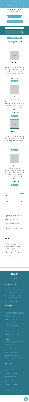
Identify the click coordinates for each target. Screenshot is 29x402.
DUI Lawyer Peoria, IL (11, 250)
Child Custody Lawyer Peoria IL (13, 252)
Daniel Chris (14, 97)
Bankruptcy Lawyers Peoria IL (11, 384)
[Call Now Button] (26, 399)
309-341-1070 (15, 327)
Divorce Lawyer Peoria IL (12, 257)
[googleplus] (14, 2)
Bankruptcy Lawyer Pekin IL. (15, 359)
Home (7, 41)
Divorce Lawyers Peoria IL (10, 357)
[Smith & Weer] (14, 11)
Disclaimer (13, 392)
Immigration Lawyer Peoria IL (13, 244)
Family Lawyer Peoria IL (11, 248)
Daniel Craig (14, 131)
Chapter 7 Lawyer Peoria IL (11, 352)
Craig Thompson (14, 166)
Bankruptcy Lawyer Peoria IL (12, 255)
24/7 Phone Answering (14, 21)
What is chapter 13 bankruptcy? (12, 223)
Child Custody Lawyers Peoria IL (13, 246)
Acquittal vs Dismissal (10, 226)
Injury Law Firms (19, 392)
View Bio (15, 81)
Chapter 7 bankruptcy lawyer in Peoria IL (14, 379)
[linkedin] (17, 2)
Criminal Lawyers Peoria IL (11, 355)
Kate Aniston (14, 62)
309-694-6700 (15, 316)
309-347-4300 (15, 334)
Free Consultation (14, 16)
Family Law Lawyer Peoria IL (11, 381)
